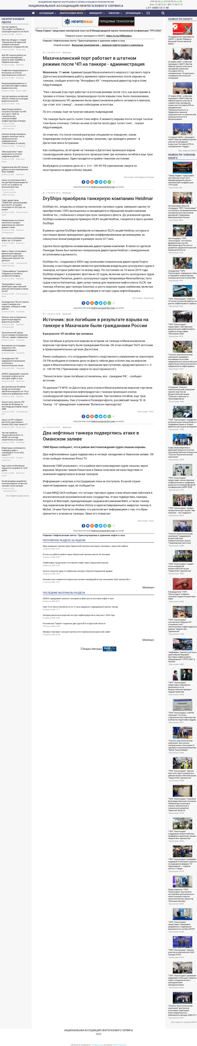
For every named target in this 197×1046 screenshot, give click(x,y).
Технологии (20, 146)
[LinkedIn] (96, 182)
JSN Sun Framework (120, 1045)
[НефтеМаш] (98, 21)
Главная (47, 40)
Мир (18, 104)
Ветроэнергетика (10, 491)
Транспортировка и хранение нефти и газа (101, 40)
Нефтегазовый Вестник (103, 187)
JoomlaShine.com (97, 1045)
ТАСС (151, 411)
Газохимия (20, 312)
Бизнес (19, 34)
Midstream (20, 381)
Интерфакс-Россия (144, 177)
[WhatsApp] (109, 182)
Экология (20, 78)
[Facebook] (83, 182)
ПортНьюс (148, 298)
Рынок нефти (21, 91)
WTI (169, 4)
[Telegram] (105, 182)
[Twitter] (101, 182)
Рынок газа (20, 50)
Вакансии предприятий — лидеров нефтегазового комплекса (107, 45)
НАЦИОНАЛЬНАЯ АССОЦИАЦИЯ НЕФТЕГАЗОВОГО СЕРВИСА (98, 1030)
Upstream (20, 65)
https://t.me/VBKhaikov (119, 35)
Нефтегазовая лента (65, 40)
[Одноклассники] (92, 182)
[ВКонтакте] (88, 182)
